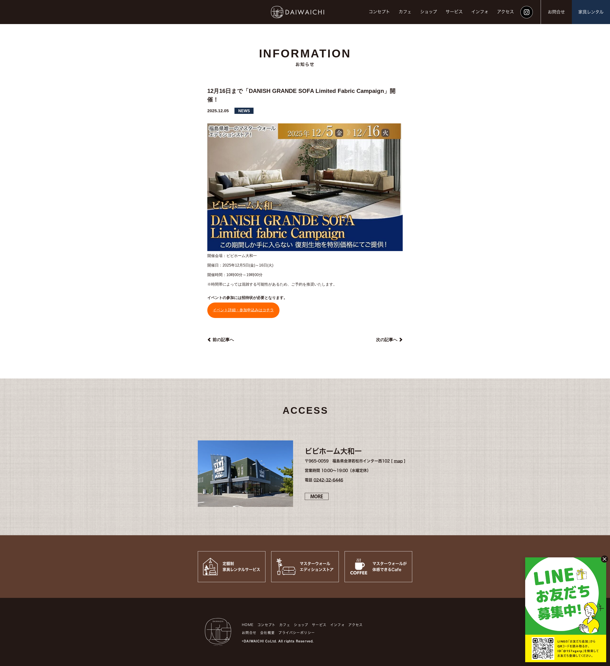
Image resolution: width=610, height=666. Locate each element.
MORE (316, 496)
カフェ (405, 12)
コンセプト (379, 12)
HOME (248, 624)
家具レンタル (591, 12)
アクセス (505, 12)
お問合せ (556, 12)
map (398, 461)
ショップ (428, 12)
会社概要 (267, 632)
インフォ (479, 12)
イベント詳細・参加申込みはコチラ (243, 310)
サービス (454, 12)
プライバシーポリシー (296, 632)
